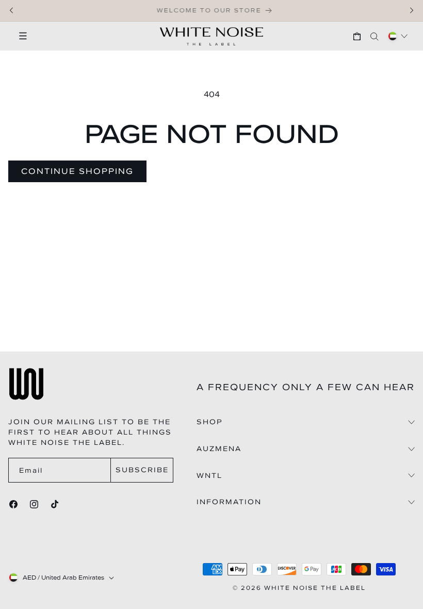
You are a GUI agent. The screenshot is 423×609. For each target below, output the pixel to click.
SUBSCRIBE (142, 469)
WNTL (209, 476)
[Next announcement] (412, 10)
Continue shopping (77, 171)
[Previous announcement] (11, 10)
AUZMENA (219, 449)
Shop (210, 422)
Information (229, 502)
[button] (18, 36)
